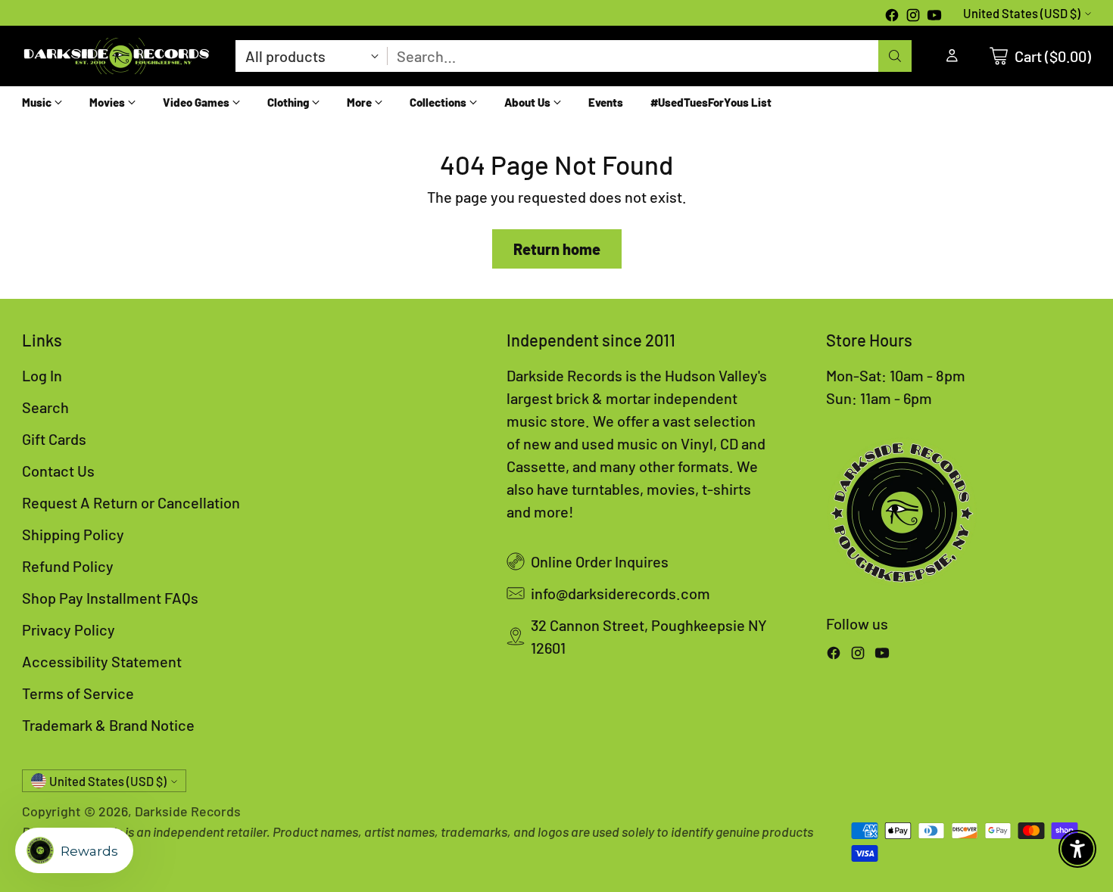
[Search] (895, 56)
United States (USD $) (1021, 13)
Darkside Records (188, 811)
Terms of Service (78, 693)
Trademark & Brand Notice (108, 725)
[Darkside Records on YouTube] (934, 16)
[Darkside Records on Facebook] (891, 16)
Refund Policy (68, 566)
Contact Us (58, 471)
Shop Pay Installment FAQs (110, 598)
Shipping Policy (73, 534)
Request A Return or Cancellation (131, 502)
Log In (42, 375)
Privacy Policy (68, 629)
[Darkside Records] (116, 56)
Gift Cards (54, 439)
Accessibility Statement (102, 661)
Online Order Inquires (600, 561)
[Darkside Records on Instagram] (913, 16)
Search (45, 407)
